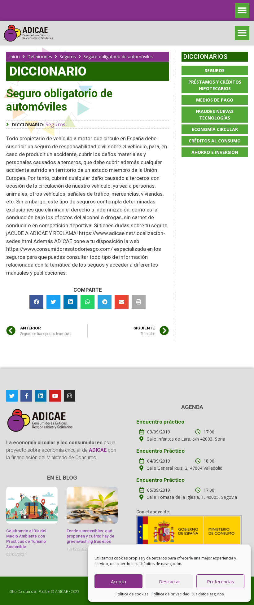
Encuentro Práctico (160, 451)
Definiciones (39, 56)
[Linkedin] (40, 396)
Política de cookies (132, 594)
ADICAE (61, 592)
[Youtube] (55, 396)
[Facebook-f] (26, 396)
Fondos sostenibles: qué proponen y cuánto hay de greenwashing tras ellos (90, 536)
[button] (242, 10)
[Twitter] (12, 396)
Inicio (14, 56)
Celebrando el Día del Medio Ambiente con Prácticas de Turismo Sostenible (26, 539)
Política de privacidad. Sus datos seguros (187, 594)
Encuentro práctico (160, 422)
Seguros (67, 56)
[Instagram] (69, 396)
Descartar (169, 581)
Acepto (118, 581)
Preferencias (220, 581)
